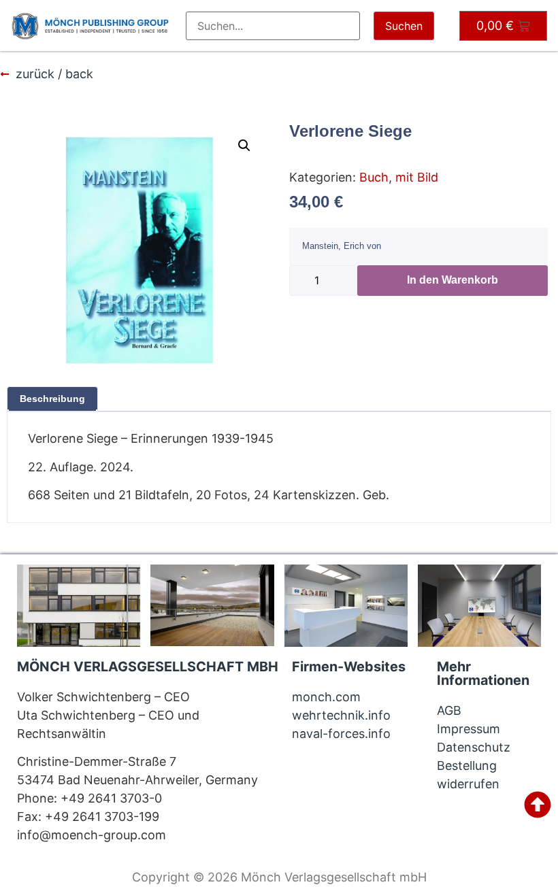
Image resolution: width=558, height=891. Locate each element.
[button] (244, 145)
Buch (374, 177)
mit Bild (416, 177)
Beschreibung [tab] (52, 398)
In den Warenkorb (452, 280)
